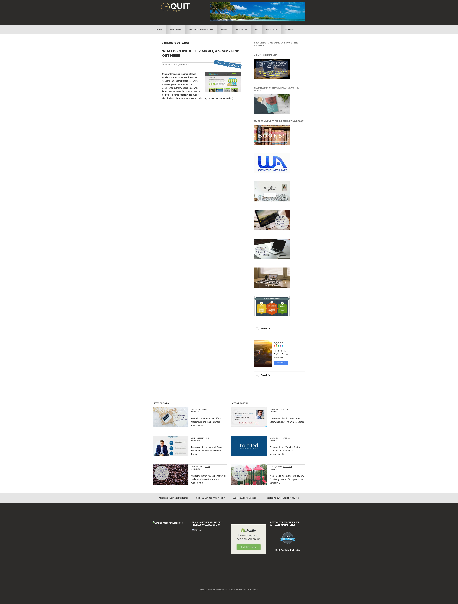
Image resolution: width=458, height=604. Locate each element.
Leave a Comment (228, 64)
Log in (255, 589)
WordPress (248, 589)
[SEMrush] (197, 530)
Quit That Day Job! (178, 7)
